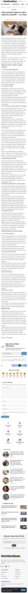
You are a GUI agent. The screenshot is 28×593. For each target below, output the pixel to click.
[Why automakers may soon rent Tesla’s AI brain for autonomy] (23, 527)
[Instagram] (19, 433)
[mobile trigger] (2, 1)
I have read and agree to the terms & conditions (13, 356)
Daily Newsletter (5, 581)
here (11, 337)
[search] (19, 1)
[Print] (25, 365)
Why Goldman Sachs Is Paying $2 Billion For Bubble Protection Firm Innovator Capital (9, 520)
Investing (14, 9)
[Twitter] (19, 425)
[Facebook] (8, 425)
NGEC (8, 19)
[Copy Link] (22, 365)
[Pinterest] (8, 433)
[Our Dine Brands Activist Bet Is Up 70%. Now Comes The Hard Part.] (23, 507)
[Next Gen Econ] (10, 1)
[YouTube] (6, 566)
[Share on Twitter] (19, 365)
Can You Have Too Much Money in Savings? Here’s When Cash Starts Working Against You (17, 496)
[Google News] (19, 442)
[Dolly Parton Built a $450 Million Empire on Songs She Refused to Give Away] (6, 489)
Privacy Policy (11, 360)
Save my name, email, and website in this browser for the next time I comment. (15, 413)
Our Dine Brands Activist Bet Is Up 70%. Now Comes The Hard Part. (9, 506)
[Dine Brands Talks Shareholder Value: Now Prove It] (23, 513)
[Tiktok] (8, 442)
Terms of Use (9, 590)
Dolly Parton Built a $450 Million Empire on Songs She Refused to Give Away (17, 488)
